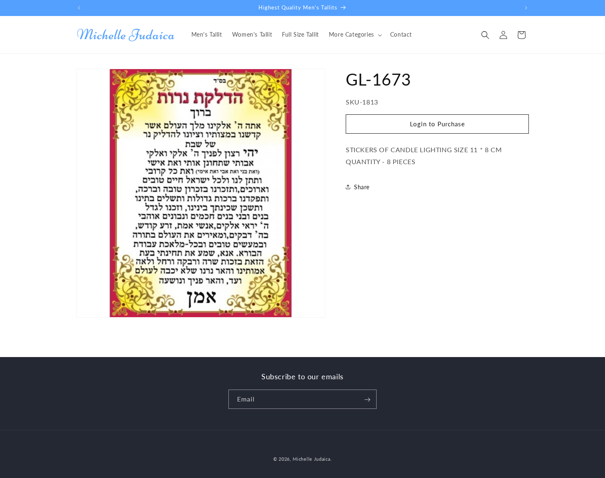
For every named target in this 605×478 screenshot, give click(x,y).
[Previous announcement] (79, 8)
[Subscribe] (367, 399)
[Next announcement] (526, 8)
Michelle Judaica (311, 459)
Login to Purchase (437, 124)
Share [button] (362, 186)
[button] (354, 34)
